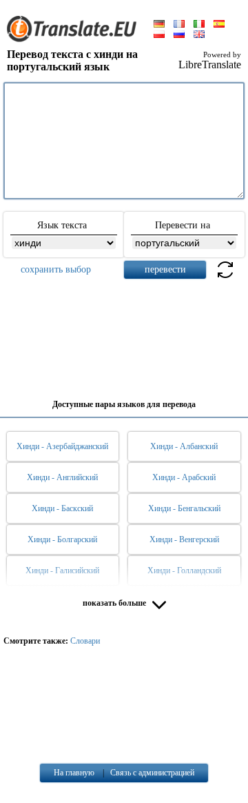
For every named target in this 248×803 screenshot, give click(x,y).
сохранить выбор (56, 269)
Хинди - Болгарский (62, 539)
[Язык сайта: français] (179, 25)
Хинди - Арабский (184, 477)
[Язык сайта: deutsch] (159, 25)
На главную (74, 772)
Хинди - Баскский (62, 508)
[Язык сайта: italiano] (199, 25)
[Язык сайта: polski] (159, 35)
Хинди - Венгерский (184, 539)
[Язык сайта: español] (219, 25)
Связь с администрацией (152, 772)
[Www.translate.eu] (76, 39)
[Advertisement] (124, 334)
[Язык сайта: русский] (179, 35)
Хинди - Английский (62, 477)
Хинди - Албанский (184, 446)
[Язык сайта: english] (199, 35)
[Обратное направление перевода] (225, 277)
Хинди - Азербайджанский (62, 446)
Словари (85, 641)
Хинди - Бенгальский (184, 508)
